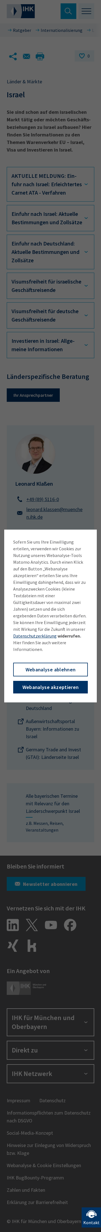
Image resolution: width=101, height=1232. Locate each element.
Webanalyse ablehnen (51, 669)
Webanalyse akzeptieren (50, 687)
